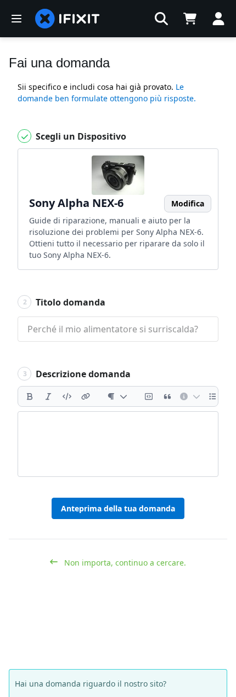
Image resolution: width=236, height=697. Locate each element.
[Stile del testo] (117, 396)
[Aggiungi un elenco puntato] (213, 396)
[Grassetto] (29, 396)
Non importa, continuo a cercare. (124, 562)
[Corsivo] (48, 396)
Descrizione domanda (77, 374)
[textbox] (118, 444)
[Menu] (16, 18)
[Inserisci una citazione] (167, 396)
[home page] (67, 18)
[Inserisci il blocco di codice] (149, 396)
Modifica (187, 203)
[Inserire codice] (67, 396)
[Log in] (218, 19)
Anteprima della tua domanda (118, 508)
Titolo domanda (64, 302)
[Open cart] (190, 19)
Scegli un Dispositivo (79, 136)
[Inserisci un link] (85, 396)
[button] (161, 19)
